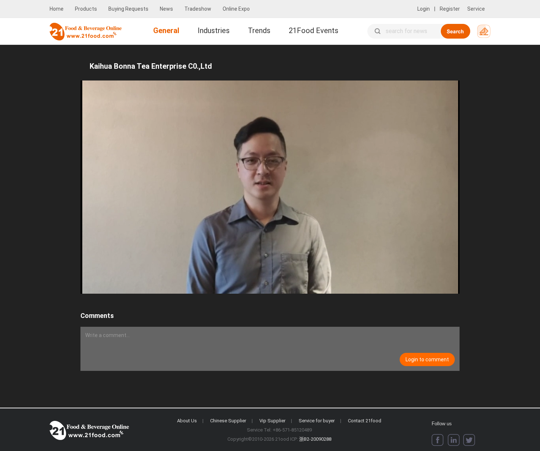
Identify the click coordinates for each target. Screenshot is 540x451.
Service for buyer (317, 420)
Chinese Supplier (228, 420)
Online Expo (236, 9)
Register (450, 9)
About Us (187, 420)
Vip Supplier (272, 420)
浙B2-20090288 (315, 439)
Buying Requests (128, 9)
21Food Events (313, 30)
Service (476, 9)
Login (423, 9)
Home (57, 9)
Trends (259, 30)
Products (86, 9)
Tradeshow (197, 9)
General (166, 30)
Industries (214, 30)
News (166, 9)
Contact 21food (364, 420)
